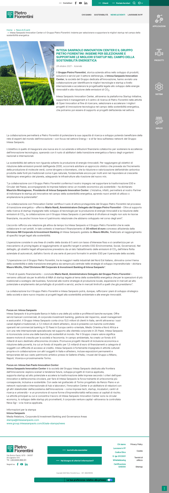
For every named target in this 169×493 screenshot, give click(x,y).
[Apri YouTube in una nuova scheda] (80, 3)
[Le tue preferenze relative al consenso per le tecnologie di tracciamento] (164, 488)
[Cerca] (134, 3)
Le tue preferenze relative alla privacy (86, 480)
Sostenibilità (101, 15)
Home (9, 30)
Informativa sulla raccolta (49, 480)
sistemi (159, 94)
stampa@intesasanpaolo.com (23, 420)
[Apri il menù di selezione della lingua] (140, 3)
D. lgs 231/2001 (119, 456)
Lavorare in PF (135, 15)
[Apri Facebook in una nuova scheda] (75, 3)
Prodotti (159, 60)
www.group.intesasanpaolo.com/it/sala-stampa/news (36, 423)
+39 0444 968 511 (18, 460)
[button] (74, 450)
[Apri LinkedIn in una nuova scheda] (85, 3)
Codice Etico (120, 452)
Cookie (140, 451)
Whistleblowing (119, 460)
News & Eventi (118, 15)
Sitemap (139, 467)
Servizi (159, 128)
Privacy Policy (136, 444)
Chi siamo (86, 15)
